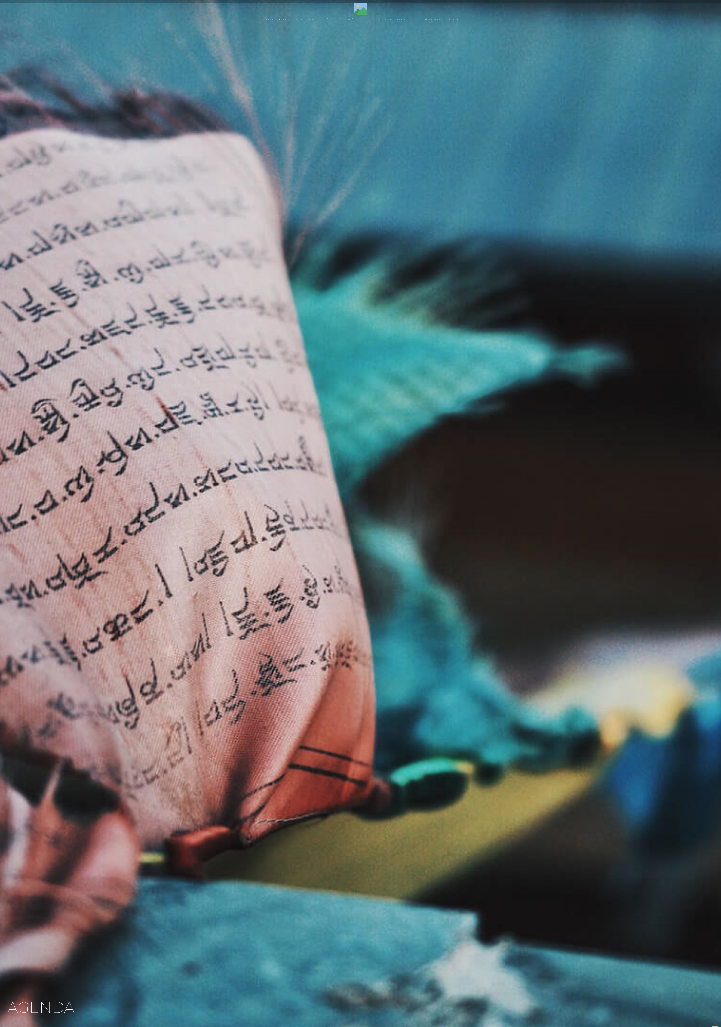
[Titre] (360, 9)
